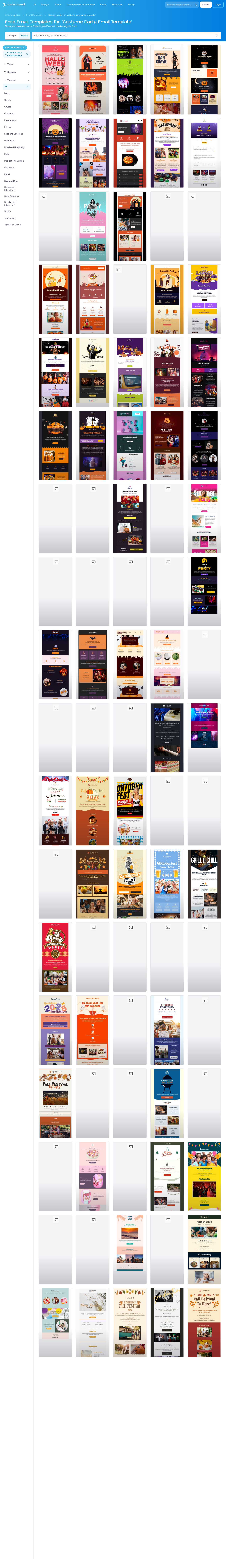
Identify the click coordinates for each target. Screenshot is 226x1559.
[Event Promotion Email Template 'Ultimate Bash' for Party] (92, 226)
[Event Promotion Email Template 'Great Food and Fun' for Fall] (92, 811)
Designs (12, 35)
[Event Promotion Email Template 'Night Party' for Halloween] (92, 518)
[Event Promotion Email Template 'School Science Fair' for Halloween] (204, 226)
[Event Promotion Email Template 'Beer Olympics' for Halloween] (167, 372)
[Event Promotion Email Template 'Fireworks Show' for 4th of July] (130, 1103)
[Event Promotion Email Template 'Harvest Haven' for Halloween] (130, 226)
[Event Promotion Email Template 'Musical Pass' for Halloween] (204, 372)
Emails (24, 35)
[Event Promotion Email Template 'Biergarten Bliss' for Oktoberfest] (130, 811)
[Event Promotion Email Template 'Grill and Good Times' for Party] (55, 737)
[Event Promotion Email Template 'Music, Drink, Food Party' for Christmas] (55, 811)
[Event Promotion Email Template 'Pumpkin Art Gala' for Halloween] (130, 299)
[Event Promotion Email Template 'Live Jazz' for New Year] (167, 1249)
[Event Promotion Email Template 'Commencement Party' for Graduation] (167, 1322)
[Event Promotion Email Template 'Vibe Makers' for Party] (130, 737)
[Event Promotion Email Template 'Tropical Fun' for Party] (204, 957)
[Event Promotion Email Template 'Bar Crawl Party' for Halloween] (167, 80)
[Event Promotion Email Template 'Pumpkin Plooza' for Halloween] (55, 299)
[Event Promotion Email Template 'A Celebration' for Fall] (204, 1322)
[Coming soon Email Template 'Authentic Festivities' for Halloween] (92, 445)
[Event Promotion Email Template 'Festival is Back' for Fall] (55, 1103)
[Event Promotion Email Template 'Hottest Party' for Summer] (204, 518)
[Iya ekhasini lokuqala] (12, 5)
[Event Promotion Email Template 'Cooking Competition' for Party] (92, 1030)
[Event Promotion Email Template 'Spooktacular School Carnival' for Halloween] (167, 153)
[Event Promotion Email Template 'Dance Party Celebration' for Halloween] (55, 80)
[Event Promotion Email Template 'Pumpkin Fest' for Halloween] (167, 299)
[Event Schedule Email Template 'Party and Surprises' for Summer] (167, 591)
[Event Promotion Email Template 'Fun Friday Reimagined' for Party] (204, 1176)
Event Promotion (34, 15)
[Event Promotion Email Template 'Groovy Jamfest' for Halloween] (92, 80)
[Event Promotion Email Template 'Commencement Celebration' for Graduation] (204, 1030)
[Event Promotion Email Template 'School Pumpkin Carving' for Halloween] (167, 226)
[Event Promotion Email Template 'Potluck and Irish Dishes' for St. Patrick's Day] (55, 1176)
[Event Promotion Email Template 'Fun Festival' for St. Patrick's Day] (204, 1103)
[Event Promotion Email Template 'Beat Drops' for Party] (92, 737)
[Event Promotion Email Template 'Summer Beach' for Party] (130, 1249)
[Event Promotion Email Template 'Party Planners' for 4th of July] (92, 1103)
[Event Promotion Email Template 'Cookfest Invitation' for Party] (55, 1030)
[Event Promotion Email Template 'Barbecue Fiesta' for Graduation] (204, 884)
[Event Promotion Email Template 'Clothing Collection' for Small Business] (130, 664)
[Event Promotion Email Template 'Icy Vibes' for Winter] (204, 811)
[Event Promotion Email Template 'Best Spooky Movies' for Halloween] (55, 664)
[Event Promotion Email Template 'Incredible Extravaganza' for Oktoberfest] (55, 957)
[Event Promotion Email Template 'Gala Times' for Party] (167, 957)
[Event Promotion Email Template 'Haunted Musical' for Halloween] (130, 445)
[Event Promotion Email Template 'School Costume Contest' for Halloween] (55, 372)
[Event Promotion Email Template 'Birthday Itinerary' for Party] (92, 1176)
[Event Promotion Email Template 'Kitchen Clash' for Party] (204, 1249)
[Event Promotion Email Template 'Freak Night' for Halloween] (130, 518)
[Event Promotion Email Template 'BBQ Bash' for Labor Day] (167, 1103)
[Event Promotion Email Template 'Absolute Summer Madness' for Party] (204, 737)
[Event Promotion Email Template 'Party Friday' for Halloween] (130, 80)
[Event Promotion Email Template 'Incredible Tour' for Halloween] (55, 226)
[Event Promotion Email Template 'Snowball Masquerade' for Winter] (130, 957)
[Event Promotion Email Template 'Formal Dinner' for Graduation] (167, 737)
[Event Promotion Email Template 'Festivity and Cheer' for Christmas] (92, 1249)
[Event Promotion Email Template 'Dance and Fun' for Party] (204, 664)
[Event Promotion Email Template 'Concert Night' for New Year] (92, 372)
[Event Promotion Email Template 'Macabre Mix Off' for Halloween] (204, 153)
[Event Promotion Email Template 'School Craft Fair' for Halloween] (92, 153)
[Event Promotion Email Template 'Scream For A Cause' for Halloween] (92, 299)
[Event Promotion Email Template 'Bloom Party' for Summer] (130, 591)
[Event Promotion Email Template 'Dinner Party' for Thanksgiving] (130, 1176)
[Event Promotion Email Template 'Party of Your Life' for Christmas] (167, 1176)
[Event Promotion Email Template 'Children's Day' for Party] (55, 1322)
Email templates (12, 15)
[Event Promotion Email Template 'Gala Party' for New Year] (92, 1322)
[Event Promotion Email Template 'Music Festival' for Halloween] (167, 445)
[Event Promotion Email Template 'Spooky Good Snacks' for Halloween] (204, 591)
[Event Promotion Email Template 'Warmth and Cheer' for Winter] (92, 957)
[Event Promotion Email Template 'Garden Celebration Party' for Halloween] (55, 153)
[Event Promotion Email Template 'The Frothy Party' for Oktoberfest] (130, 884)
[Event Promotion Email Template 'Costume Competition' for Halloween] (204, 80)
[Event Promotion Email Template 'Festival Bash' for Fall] (92, 884)
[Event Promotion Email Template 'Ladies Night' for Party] (167, 811)
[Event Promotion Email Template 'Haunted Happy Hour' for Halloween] (55, 518)
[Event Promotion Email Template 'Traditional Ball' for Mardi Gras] (55, 884)
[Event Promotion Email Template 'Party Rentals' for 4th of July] (55, 1249)
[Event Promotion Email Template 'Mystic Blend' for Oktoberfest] (167, 884)
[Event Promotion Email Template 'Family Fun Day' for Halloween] (204, 299)
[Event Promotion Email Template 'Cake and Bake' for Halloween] (55, 445)
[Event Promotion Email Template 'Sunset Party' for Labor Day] (167, 1030)
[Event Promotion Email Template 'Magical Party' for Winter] (130, 1030)
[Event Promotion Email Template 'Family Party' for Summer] (92, 591)
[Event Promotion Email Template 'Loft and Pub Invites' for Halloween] (92, 664)
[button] (28, 64)
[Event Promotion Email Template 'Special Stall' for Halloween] (167, 664)
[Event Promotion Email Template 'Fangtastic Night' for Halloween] (204, 445)
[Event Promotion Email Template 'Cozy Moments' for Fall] (130, 1322)
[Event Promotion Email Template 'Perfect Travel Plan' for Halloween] (130, 372)
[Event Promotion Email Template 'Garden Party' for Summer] (55, 591)
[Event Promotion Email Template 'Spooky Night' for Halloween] (167, 518)
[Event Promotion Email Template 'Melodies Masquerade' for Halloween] (130, 153)
